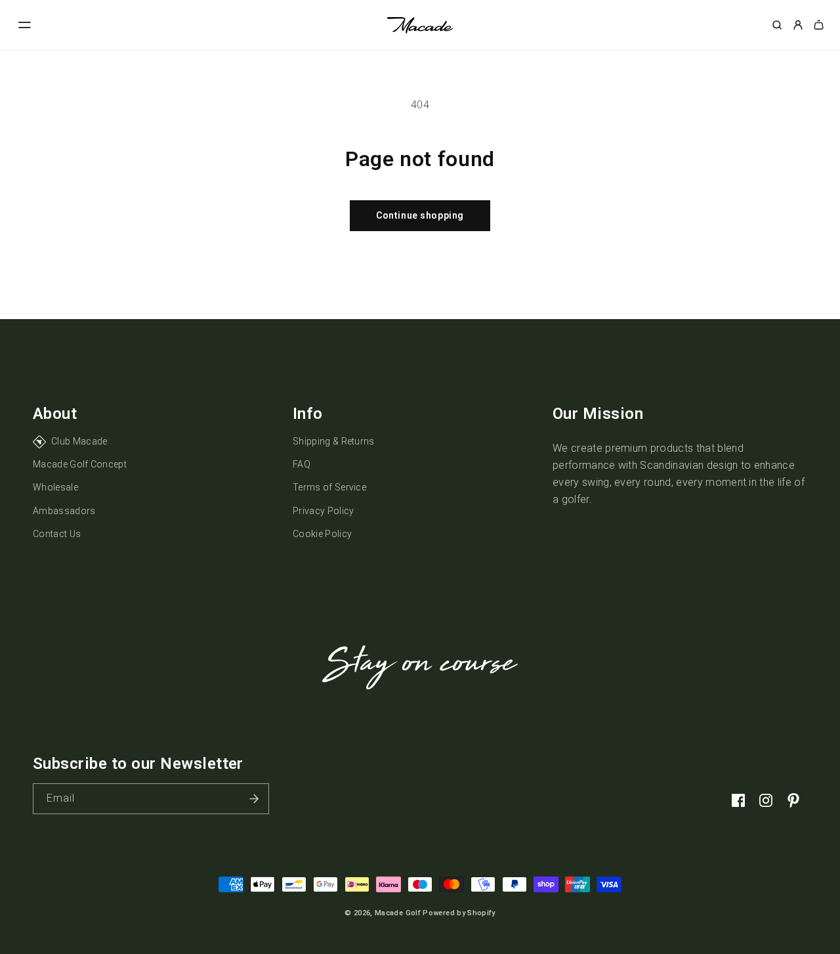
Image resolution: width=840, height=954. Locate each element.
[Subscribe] (254, 798)
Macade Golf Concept (80, 464)
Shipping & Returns (334, 441)
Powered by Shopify (459, 913)
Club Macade (79, 441)
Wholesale (55, 487)
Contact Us (57, 534)
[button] (24, 25)
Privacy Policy (323, 511)
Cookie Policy (322, 534)
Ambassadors (64, 511)
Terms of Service (329, 487)
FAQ (301, 464)
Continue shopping (420, 215)
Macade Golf (398, 913)
